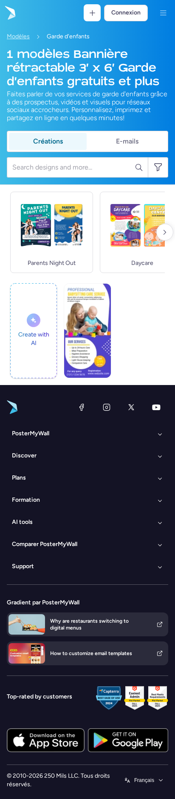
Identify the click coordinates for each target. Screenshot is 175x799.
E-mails (127, 141)
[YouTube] (156, 407)
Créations (48, 141)
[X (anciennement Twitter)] (131, 407)
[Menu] (163, 13)
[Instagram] (106, 407)
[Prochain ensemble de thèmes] (164, 232)
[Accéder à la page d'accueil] (9, 12)
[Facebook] (81, 407)
